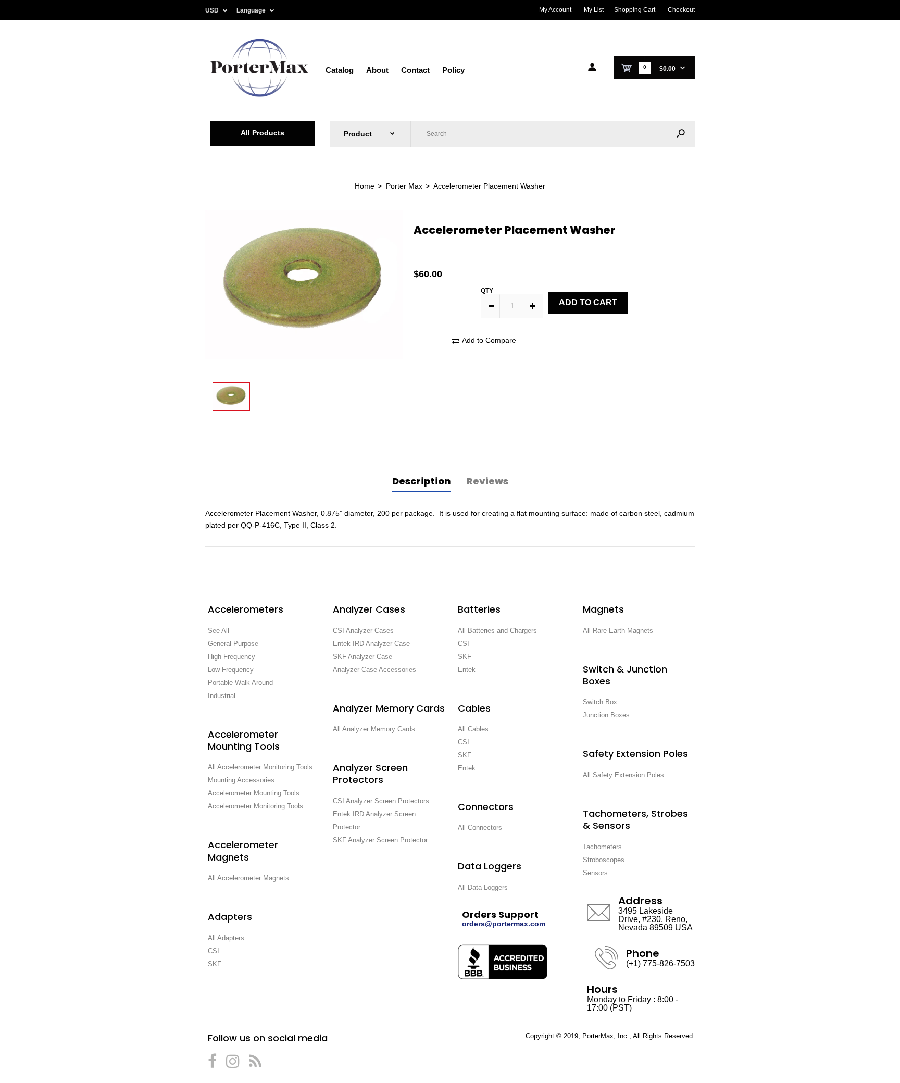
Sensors (595, 873)
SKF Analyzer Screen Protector (380, 840)
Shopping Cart (634, 10)
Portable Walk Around (240, 683)
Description (421, 481)
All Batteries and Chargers (497, 630)
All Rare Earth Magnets (618, 630)
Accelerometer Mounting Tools (253, 793)
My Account (555, 10)
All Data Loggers (483, 887)
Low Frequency (231, 670)
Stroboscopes (603, 860)
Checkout (681, 10)
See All (218, 630)
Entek (467, 670)
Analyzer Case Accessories (374, 670)
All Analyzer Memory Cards (374, 729)
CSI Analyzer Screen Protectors (381, 801)
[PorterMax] (259, 96)
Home (364, 186)
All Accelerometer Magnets (248, 878)
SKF (214, 964)
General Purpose (233, 644)
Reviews (487, 481)
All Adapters (226, 938)
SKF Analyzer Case (362, 657)
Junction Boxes (606, 715)
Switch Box (600, 702)
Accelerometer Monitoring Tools (255, 806)
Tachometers (602, 847)
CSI (213, 951)
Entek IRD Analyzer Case (371, 644)
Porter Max (404, 186)
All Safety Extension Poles (623, 775)
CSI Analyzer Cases (363, 630)
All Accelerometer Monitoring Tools (260, 767)
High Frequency (231, 657)
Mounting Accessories (241, 780)
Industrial (221, 696)
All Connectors (480, 827)
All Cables (473, 729)
